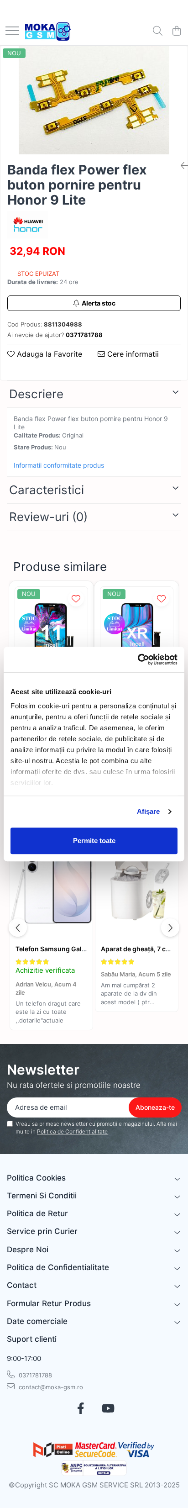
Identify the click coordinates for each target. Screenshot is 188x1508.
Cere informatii (132, 354)
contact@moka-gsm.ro (50, 1387)
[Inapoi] (181, 165)
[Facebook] (81, 1409)
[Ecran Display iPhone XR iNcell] (136, 635)
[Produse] (12, 31)
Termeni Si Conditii (42, 1195)
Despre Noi (27, 1249)
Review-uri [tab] (48, 517)
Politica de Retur (37, 1213)
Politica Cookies (36, 1177)
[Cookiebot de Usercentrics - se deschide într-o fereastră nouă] (138, 659)
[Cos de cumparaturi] (176, 31)
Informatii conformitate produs (59, 465)
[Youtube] (107, 1409)
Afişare (148, 811)
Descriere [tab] (36, 394)
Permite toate (94, 840)
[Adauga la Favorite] (76, 598)
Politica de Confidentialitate (72, 1131)
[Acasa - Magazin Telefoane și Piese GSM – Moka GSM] (48, 31)
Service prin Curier (42, 1231)
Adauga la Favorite (48, 354)
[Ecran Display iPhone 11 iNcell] (51, 635)
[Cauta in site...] (157, 31)
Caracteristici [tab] (46, 490)
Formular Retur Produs (49, 1303)
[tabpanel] (94, 100)
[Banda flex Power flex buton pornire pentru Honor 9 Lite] (94, 100)
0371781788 (34, 1375)
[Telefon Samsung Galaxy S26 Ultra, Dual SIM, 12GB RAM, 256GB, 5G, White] (51, 883)
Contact (22, 1285)
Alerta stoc (98, 303)
